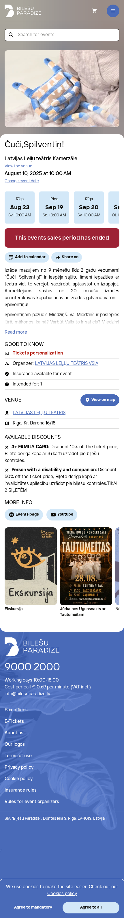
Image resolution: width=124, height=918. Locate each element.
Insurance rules (21, 790)
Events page (27, 514)
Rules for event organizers (32, 802)
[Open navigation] (113, 11)
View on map (103, 400)
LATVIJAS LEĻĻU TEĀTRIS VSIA (66, 363)
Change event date (22, 181)
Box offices (16, 710)
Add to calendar (30, 257)
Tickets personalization (38, 353)
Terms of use (18, 756)
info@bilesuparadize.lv (27, 694)
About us (14, 733)
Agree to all (91, 907)
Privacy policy (19, 767)
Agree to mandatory (33, 907)
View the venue (18, 166)
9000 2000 (32, 667)
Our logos (15, 744)
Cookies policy (62, 894)
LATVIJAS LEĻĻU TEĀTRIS (39, 413)
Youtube (65, 514)
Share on (70, 257)
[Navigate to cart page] (87, 11)
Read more (16, 332)
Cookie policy (19, 779)
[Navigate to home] (32, 646)
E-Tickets (14, 721)
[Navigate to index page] (23, 11)
